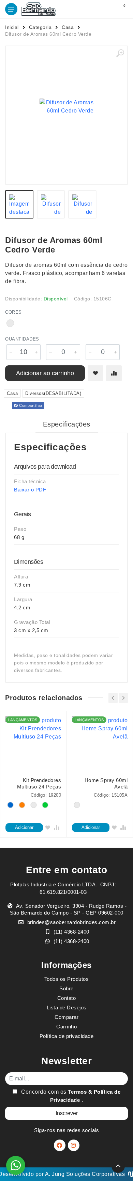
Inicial (12, 27)
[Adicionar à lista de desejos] (95, 373)
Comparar (66, 1017)
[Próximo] (123, 698)
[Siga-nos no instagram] (73, 1145)
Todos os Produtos (66, 979)
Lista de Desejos (67, 1007)
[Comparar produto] (114, 373)
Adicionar (24, 827)
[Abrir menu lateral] (11, 9)
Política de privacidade (67, 1036)
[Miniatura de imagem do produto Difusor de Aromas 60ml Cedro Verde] (19, 204)
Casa (68, 27)
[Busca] (106, 9)
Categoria (40, 27)
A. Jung (55, 1174)
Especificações (66, 424)
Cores (13, 312)
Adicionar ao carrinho (45, 373)
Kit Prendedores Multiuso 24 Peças (39, 783)
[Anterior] (113, 698)
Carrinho (66, 1026)
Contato (66, 998)
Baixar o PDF (30, 489)
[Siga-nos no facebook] (59, 1145)
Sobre (66, 988)
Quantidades (22, 339)
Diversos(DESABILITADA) (53, 393)
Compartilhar (30, 405)
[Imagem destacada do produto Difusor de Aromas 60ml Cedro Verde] (66, 106)
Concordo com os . (70, 1096)
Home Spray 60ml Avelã (106, 783)
